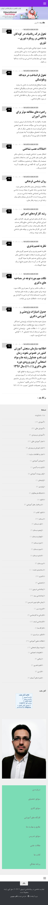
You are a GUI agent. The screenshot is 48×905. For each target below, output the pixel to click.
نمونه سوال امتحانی (37, 648)
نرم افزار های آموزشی (34, 505)
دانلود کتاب (40, 513)
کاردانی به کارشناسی (37, 615)
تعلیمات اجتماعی (36, 653)
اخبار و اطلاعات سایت (36, 455)
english (38, 416)
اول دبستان (38, 524)
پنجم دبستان (37, 531)
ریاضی (39, 659)
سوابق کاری (35, 808)
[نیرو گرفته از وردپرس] (28, 896)
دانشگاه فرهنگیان (37, 493)
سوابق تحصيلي (34, 799)
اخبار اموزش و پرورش (36, 448)
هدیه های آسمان (36, 678)
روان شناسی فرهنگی (35, 181)
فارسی (39, 672)
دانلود (42, 500)
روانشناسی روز (39, 596)
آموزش (41, 422)
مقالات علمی (35, 846)
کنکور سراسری (38, 635)
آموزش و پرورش (38, 435)
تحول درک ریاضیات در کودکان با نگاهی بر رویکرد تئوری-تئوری (30, 39)
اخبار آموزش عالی (37, 442)
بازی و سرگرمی (38, 468)
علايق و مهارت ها (33, 827)
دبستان (41, 519)
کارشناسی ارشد (38, 622)
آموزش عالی (39, 429)
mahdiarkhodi (30, 30)
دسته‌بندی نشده (38, 570)
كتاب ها (37, 855)
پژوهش (41, 481)
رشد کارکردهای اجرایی (33, 213)
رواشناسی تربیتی (38, 590)
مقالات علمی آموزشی (37, 641)
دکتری (41, 577)
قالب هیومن (13, 896)
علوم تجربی (38, 665)
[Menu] (44, 3)
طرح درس (40, 609)
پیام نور (41, 487)
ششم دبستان (37, 556)
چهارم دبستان (37, 537)
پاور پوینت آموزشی (37, 474)
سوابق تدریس (34, 836)
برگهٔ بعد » (41, 398)
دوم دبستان (38, 543)
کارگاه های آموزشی (32, 818)
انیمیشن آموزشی (38, 461)
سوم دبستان (37, 550)
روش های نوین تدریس (36, 603)
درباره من (36, 790)
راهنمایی (41, 583)
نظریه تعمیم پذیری (36, 246)
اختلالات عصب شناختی (34, 149)
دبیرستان (40, 564)
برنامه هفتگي (35, 864)
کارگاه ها (40, 628)
